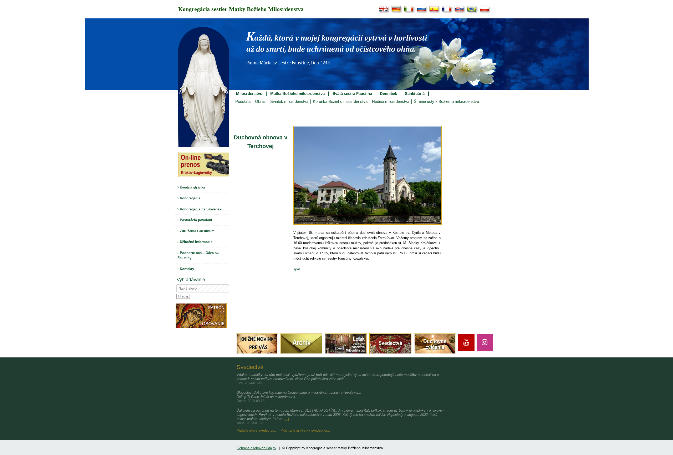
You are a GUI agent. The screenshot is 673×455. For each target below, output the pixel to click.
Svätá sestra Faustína (352, 94)
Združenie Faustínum (197, 231)
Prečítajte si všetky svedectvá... (305, 430)
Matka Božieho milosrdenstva (297, 94)
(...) (286, 419)
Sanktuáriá (415, 94)
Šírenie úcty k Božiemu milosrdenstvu (446, 101)
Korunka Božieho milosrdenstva (340, 101)
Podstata (243, 101)
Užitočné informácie (195, 242)
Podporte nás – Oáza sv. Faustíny (198, 255)
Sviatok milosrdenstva (289, 101)
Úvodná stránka (192, 187)
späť (296, 269)
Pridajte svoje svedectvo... (257, 430)
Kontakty (186, 269)
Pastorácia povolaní (195, 220)
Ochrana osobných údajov (256, 448)
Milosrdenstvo (249, 94)
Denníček (388, 94)
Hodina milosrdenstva (390, 101)
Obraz (260, 101)
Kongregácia (189, 198)
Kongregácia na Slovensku (201, 209)
